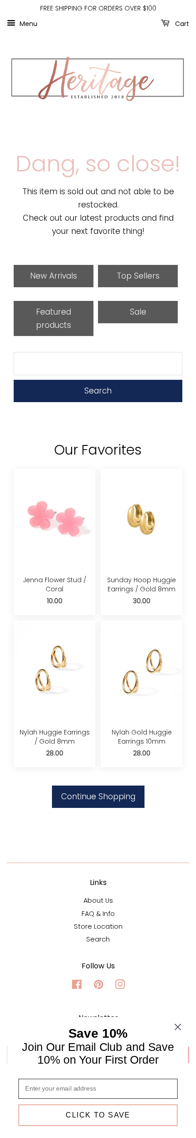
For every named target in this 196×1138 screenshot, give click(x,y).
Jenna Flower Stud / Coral (54, 585)
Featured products (53, 318)
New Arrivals (53, 275)
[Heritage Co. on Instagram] (120, 986)
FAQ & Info (98, 913)
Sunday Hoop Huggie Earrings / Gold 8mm (141, 585)
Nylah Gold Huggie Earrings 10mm (142, 737)
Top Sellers (138, 275)
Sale (138, 311)
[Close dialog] (178, 1027)
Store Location (98, 926)
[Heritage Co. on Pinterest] (98, 986)
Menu (27, 23)
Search (98, 390)
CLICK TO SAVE (98, 1115)
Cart (181, 23)
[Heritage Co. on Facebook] (77, 986)
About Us (98, 900)
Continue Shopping (98, 796)
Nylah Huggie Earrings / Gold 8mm (55, 737)
